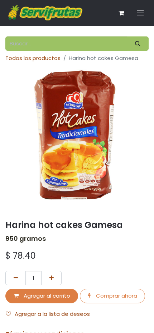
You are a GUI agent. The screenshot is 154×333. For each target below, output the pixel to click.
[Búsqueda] (138, 43)
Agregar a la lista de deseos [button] (52, 314)
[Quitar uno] (15, 278)
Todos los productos (33, 58)
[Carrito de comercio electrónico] (121, 12)
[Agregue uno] (51, 278)
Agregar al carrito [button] (46, 295)
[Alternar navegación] (140, 13)
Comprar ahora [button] (116, 295)
